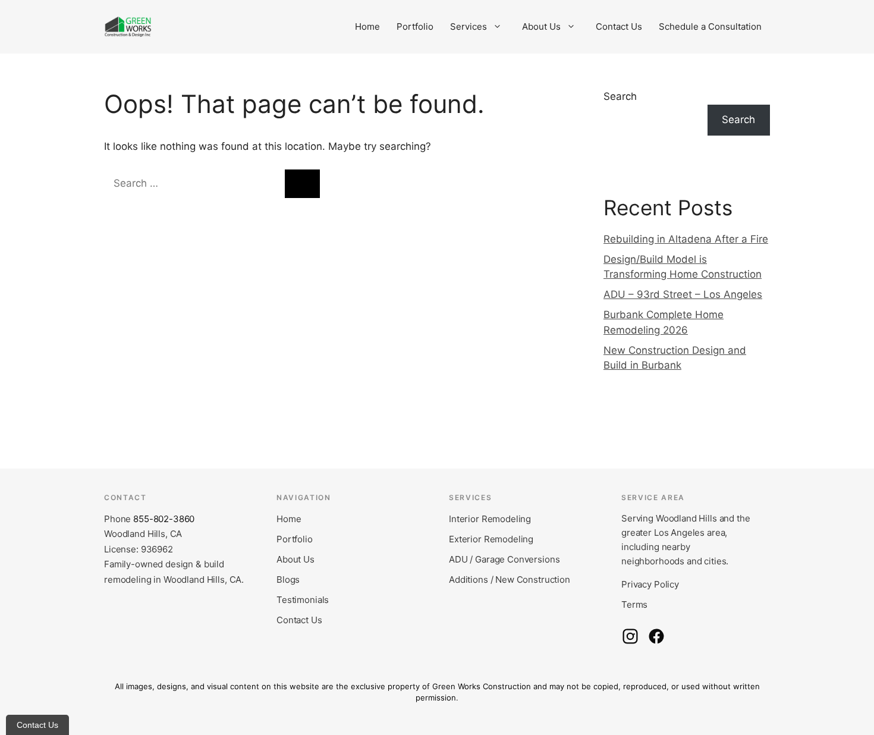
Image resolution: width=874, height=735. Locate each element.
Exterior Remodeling (491, 539)
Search (620, 96)
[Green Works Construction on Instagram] (630, 636)
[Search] (302, 183)
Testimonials (302, 599)
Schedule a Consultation (710, 26)
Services (468, 26)
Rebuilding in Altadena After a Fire (685, 239)
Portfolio (415, 26)
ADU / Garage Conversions (504, 559)
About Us (541, 26)
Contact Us (619, 26)
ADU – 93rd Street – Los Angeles (682, 294)
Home (367, 26)
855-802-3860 (163, 518)
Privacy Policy (650, 584)
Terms (634, 604)
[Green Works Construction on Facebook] (656, 636)
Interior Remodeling (490, 518)
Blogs (288, 579)
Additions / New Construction (509, 579)
